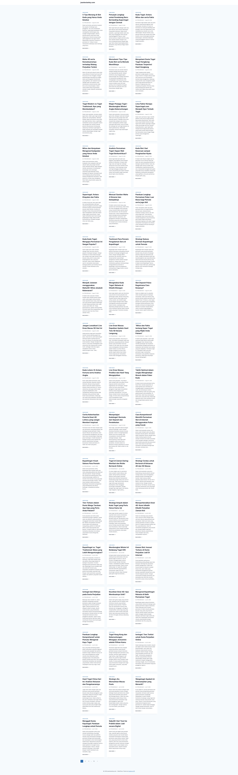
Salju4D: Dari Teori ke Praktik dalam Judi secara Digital (118, 723)
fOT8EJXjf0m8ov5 (87, 22)
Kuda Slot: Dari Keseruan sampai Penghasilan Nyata (143, 151)
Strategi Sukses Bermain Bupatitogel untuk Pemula (144, 241)
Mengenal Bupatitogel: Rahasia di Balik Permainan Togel (145, 594)
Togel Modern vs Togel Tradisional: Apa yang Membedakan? (92, 106)
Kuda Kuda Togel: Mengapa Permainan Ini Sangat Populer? (92, 241)
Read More (85, 48)
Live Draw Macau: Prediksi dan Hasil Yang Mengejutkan (119, 372)
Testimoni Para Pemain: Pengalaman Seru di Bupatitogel (119, 241)
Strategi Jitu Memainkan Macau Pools (117, 681)
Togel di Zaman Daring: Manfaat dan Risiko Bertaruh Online (119, 463)
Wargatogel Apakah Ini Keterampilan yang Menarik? (145, 681)
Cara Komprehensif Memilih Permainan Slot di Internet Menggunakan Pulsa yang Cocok (144, 420)
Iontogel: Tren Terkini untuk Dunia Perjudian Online (144, 637)
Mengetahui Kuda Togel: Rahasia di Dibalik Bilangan (116, 285)
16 (94, 761)
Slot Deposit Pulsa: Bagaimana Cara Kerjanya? (143, 285)
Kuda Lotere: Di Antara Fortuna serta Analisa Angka (91, 372)
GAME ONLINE (85, 12)
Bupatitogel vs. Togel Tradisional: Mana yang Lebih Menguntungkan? (92, 550)
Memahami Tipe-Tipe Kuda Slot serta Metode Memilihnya (119, 62)
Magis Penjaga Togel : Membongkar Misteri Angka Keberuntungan (118, 106)
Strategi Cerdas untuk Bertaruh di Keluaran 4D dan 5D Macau (144, 463)
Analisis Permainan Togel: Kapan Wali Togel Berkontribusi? (118, 151)
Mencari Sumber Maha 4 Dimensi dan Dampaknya (118, 197)
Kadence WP (131, 771)
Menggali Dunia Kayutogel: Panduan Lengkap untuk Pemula (92, 723)
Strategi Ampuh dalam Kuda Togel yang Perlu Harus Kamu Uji (118, 505)
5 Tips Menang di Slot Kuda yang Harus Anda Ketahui (92, 17)
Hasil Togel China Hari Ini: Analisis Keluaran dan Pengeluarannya (91, 681)
